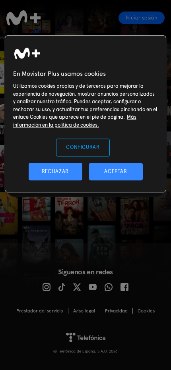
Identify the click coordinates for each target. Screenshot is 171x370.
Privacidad (116, 311)
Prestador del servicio (39, 311)
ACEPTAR (115, 171)
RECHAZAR (55, 171)
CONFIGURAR (83, 147)
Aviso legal (84, 311)
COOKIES (146, 311)
